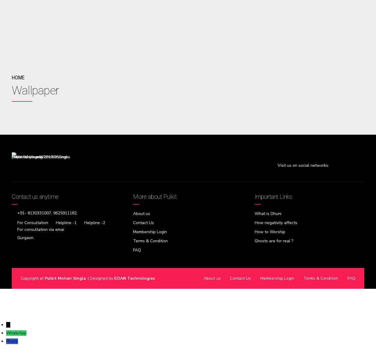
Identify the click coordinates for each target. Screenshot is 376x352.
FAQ (137, 250)
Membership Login (150, 232)
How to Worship (270, 232)
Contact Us (143, 223)
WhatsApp (16, 333)
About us (141, 213)
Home (18, 77)
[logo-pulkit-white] (41, 166)
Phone (12, 341)
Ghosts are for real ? (274, 241)
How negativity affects (276, 223)
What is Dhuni (268, 213)
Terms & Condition (150, 241)
